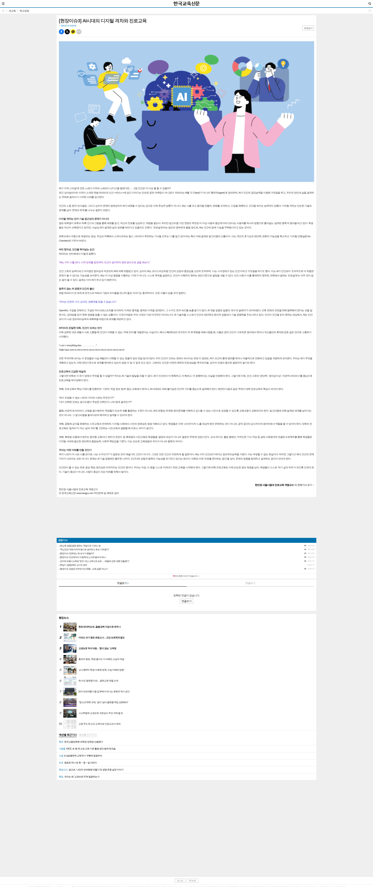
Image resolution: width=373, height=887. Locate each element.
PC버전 (192, 880)
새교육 (12, 10)
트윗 (67, 31)
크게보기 (308, 28)
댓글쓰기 (250, 583)
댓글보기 (123, 583)
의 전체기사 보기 (283, 485)
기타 (78, 31)
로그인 (180, 880)
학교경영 (24, 10)
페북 (61, 31)
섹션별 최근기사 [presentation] (68, 734)
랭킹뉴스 (64, 617)
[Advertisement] (144, 517)
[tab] (68, 735)
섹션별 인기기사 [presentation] (87, 734)
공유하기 (370, 10)
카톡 (73, 31)
